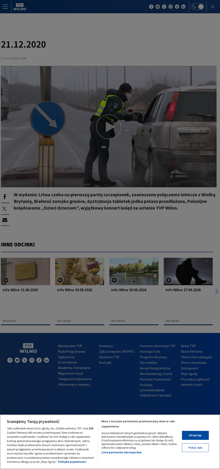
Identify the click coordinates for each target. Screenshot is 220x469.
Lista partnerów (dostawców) (121, 452)
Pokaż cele (195, 448)
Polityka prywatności (72, 462)
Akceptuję (195, 435)
